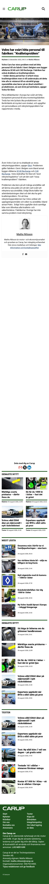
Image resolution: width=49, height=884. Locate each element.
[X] (25, 467)
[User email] (26, 254)
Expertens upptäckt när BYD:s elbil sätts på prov (36, 523)
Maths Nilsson (34, 59)
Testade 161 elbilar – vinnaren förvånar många (31, 767)
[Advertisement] (24, 137)
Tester (4, 530)
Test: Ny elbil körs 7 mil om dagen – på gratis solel (32, 751)
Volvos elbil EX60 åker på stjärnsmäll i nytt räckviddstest (12, 523)
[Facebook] (23, 254)
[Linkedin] (29, 467)
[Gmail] (20, 467)
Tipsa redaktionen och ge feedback (19, 867)
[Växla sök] (43, 9)
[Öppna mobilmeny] (4, 9)
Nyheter (5, 59)
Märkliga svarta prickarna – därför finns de (10, 495)
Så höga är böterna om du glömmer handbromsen (31, 630)
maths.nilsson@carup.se (22, 861)
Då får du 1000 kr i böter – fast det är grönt (34, 495)
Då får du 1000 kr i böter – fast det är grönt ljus (31, 661)
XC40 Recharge (24, 171)
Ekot (30, 165)
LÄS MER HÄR (18, 847)
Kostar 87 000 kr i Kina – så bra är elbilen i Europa (32, 783)
